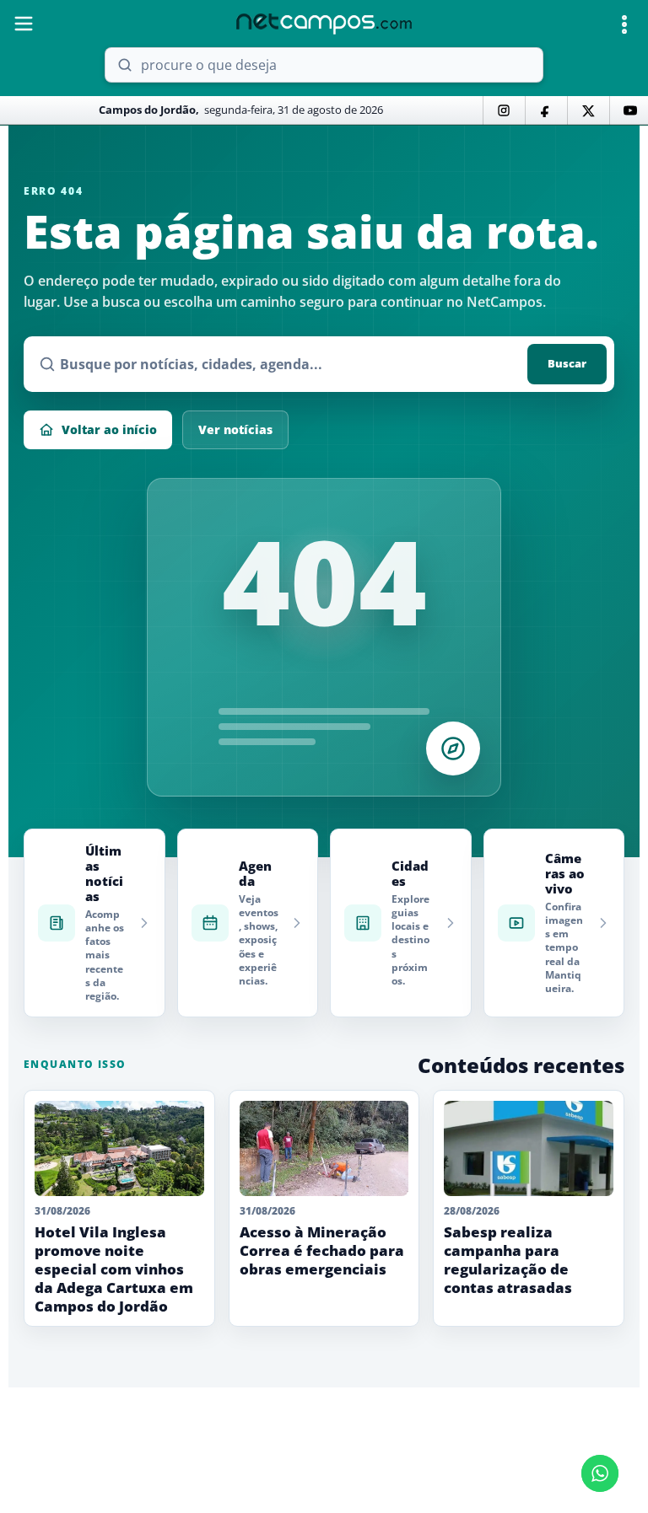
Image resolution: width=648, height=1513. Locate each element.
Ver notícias (235, 429)
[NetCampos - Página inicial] (324, 24)
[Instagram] (504, 110)
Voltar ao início (109, 429)
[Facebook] (546, 110)
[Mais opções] (624, 24)
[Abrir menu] (23, 23)
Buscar (567, 363)
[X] (588, 110)
